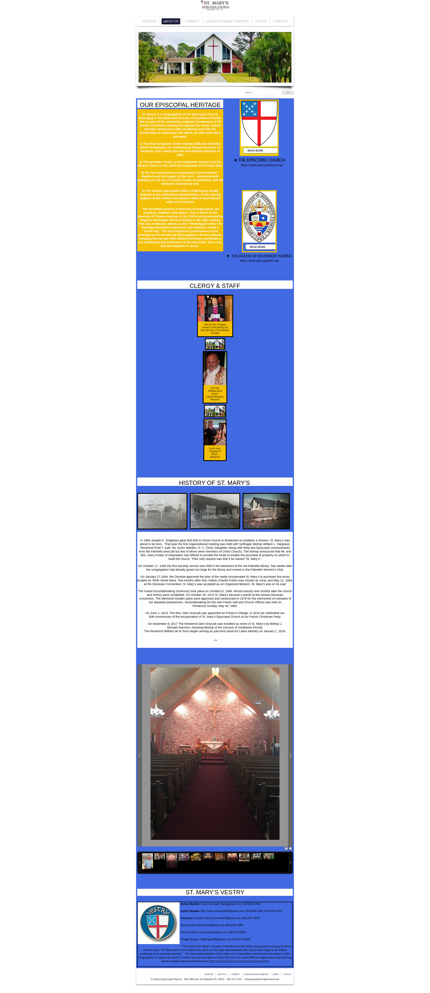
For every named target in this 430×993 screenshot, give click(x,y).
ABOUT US (171, 21)
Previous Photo (139, 755)
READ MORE (255, 150)
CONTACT (280, 21)
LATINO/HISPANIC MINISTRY (227, 21)
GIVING (261, 21)
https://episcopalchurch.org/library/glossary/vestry (239, 961)
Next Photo (290, 755)
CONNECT (192, 21)
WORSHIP (149, 21)
